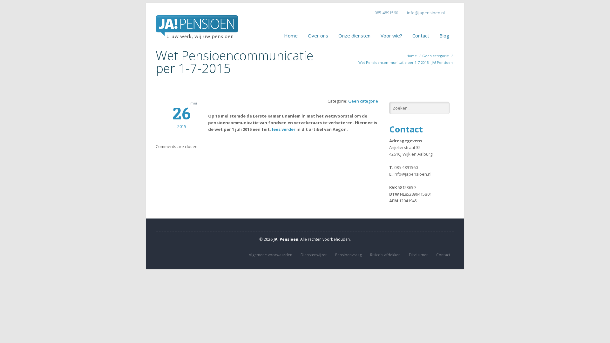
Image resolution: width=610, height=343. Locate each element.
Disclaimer (418, 255)
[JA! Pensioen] (197, 22)
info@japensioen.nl (426, 13)
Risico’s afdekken (385, 255)
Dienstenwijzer (314, 255)
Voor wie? (391, 35)
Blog (444, 35)
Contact (420, 35)
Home (291, 35)
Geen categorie (435, 55)
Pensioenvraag (348, 255)
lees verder (283, 129)
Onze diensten (354, 35)
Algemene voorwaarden (270, 255)
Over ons (318, 35)
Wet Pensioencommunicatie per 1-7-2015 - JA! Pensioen (405, 62)
